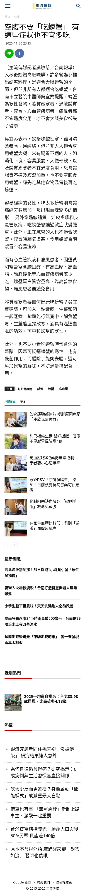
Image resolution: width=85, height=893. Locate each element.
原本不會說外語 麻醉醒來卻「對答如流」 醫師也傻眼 (45, 852)
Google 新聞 (22, 882)
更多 (23, 402)
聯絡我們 (43, 882)
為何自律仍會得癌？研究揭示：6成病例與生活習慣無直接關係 (43, 772)
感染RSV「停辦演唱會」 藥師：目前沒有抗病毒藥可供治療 (54, 484)
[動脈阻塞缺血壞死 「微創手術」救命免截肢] (16, 507)
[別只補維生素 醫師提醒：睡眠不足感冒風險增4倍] (16, 441)
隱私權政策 (64, 882)
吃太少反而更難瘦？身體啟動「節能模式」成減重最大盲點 (44, 792)
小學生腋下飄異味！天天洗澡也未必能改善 (39, 606)
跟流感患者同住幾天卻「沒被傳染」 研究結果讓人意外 (42, 752)
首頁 (7, 17)
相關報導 (10, 402)
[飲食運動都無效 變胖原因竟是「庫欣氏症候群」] (16, 419)
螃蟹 (51, 389)
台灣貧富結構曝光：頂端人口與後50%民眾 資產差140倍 (44, 832)
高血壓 (63, 389)
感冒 (40, 389)
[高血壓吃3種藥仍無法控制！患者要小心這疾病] (16, 463)
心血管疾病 (24, 389)
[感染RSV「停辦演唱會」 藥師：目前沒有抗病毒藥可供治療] (16, 485)
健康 (17, 17)
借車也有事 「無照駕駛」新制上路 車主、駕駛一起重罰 (45, 812)
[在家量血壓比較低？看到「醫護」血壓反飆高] (16, 528)
